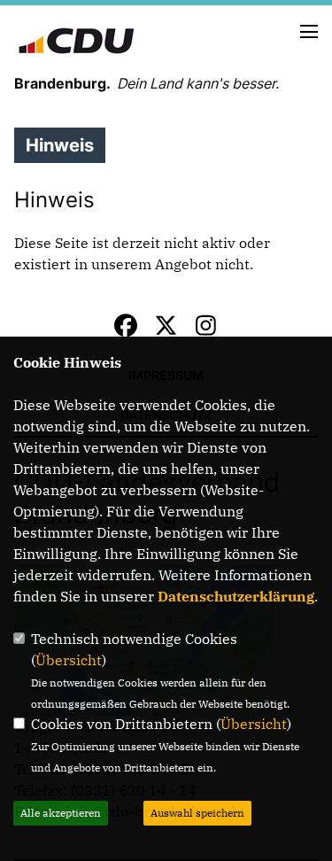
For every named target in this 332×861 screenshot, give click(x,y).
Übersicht (68, 660)
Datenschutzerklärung (236, 596)
